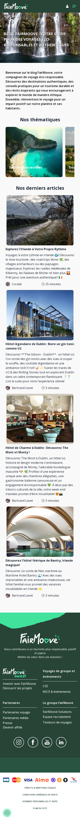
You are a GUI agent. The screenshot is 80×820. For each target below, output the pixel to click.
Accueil (7, 16)
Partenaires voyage (16, 712)
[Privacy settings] (7, 813)
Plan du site (40, 808)
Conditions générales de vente (40, 794)
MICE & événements (57, 692)
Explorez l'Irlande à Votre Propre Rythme (36, 249)
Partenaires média (15, 718)
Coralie (17, 284)
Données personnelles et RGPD (40, 801)
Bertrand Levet (22, 388)
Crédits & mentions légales (40, 787)
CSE (45, 686)
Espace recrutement (57, 717)
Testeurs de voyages (57, 722)
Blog (16, 16)
